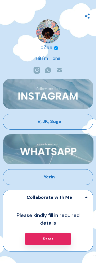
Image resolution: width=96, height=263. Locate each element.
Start (48, 239)
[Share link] (87, 15)
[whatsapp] (48, 70)
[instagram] (36, 70)
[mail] (59, 70)
